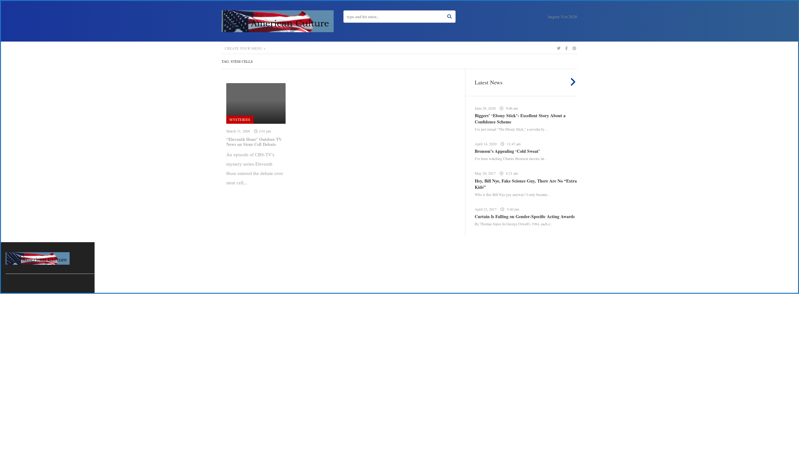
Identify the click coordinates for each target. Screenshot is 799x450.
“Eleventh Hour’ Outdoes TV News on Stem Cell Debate (254, 142)
